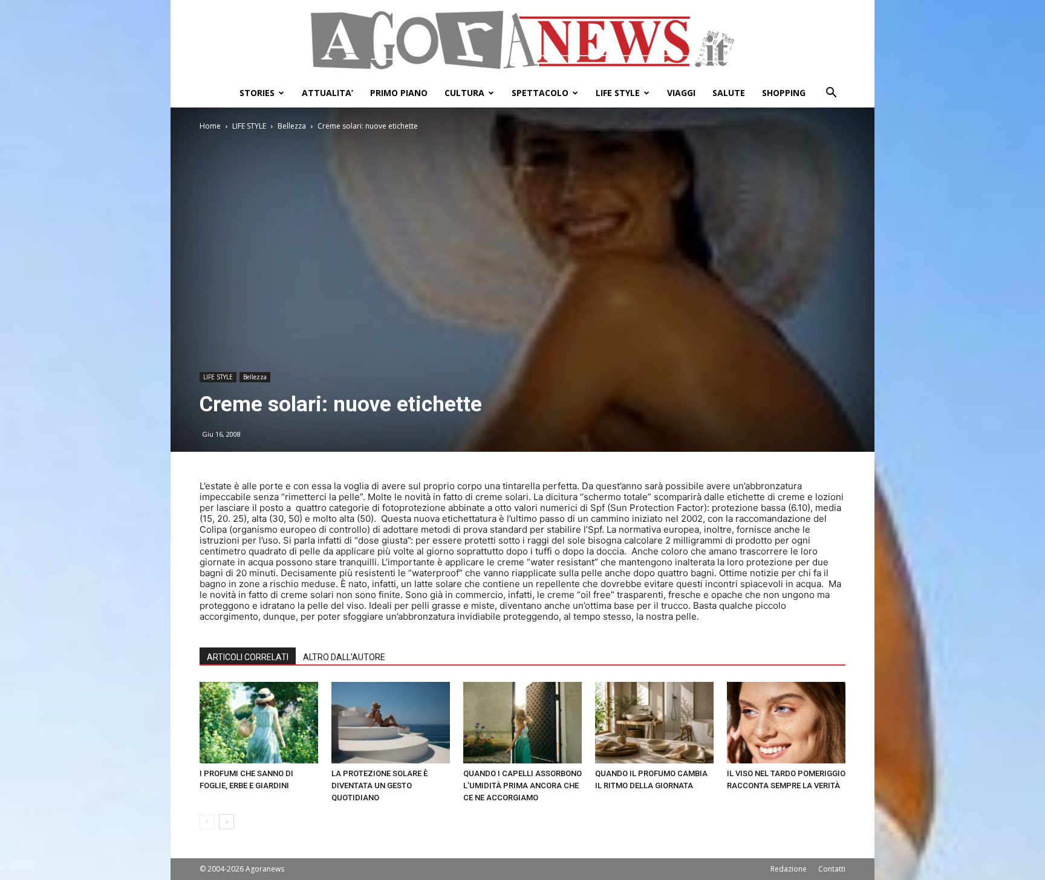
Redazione (788, 869)
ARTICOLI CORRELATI (247, 657)
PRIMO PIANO (399, 92)
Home (210, 126)
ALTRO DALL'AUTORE (344, 657)
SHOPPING (784, 92)
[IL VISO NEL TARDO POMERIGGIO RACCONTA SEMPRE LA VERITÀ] (786, 722)
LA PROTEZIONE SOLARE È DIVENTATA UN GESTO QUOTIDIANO (379, 785)
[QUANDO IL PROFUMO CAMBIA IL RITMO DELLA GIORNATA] (654, 722)
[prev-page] (207, 821)
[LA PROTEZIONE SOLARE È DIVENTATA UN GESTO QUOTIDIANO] (390, 722)
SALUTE (728, 92)
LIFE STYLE (618, 92)
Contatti (831, 869)
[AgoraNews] (522, 40)
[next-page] (226, 821)
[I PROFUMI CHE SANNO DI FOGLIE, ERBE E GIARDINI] (259, 722)
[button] (830, 94)
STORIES (257, 92)
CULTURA (464, 92)
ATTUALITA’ (327, 92)
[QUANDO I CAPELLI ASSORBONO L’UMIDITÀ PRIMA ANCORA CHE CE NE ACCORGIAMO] (522, 722)
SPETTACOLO (540, 92)
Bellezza (292, 126)
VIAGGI (681, 92)
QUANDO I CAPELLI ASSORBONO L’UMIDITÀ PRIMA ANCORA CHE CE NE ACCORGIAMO (522, 785)
